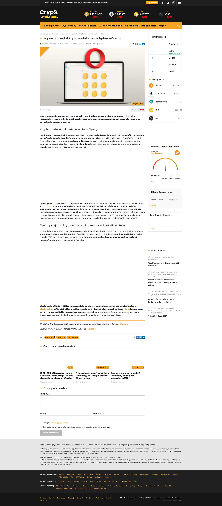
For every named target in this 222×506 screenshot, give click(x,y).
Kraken (172, 65)
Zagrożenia (79, 488)
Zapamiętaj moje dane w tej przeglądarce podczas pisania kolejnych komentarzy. (76, 427)
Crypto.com (126, 481)
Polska (140, 486)
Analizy (132, 486)
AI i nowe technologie (110, 26)
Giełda (85, 486)
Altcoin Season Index (162, 192)
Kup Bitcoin (152, 3)
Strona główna (50, 26)
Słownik (51, 498)
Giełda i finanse (87, 26)
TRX (48, 206)
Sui (72, 477)
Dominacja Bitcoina (160, 215)
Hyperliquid (144, 474)
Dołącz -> (92, 329)
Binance (107, 481)
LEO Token (80, 477)
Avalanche (98, 477)
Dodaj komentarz (51, 432)
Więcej (162, 26)
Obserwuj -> (124, 324)
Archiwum (43, 500)
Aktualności (58, 34)
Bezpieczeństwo (100, 488)
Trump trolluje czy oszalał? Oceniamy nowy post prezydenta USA (125, 375)
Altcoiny (148, 486)
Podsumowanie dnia (98, 486)
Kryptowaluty (69, 26)
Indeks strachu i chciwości (165, 146)
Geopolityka (132, 26)
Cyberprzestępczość (115, 486)
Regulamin (89, 498)
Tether (79, 474)
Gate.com (116, 481)
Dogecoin (117, 474)
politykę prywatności (60, 423)
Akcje (70, 367)
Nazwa (43, 414)
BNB (141, 11)
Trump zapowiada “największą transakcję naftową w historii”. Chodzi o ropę (92, 375)
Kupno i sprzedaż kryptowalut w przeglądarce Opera (85, 34)
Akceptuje (55, 423)
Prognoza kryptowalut (64, 488)
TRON (125, 474)
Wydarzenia (158, 250)
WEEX (171, 72)
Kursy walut (159, 79)
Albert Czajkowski (96, 44)
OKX (135, 481)
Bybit (171, 51)
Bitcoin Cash (165, 474)
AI (126, 486)
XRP (166, 11)
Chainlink (154, 474)
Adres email (98, 414)
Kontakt (80, 498)
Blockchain (61, 337)
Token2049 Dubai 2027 (157, 316)
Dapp (127, 309)
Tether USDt (161, 102)
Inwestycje (158, 486)
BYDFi (99, 481)
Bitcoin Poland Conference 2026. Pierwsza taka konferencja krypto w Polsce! (162, 282)
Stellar (175, 474)
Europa (88, 488)
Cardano (134, 474)
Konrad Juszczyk (71, 44)
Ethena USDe (63, 477)
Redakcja (71, 498)
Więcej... (153, 229)
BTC (129, 203)
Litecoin (108, 477)
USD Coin (107, 474)
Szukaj (178, 25)
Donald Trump (102, 367)
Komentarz (45, 394)
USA (68, 486)
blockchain (45, 309)
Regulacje (76, 486)
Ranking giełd (148, 26)
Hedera (89, 477)
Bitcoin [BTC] (50, 337)
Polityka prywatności (103, 498)
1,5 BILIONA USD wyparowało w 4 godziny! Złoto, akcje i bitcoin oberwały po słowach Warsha (75, 2)
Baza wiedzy (61, 498)
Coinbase (173, 44)
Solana (98, 474)
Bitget (172, 58)
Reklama (43, 498)
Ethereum (119, 11)
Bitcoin (93, 11)
